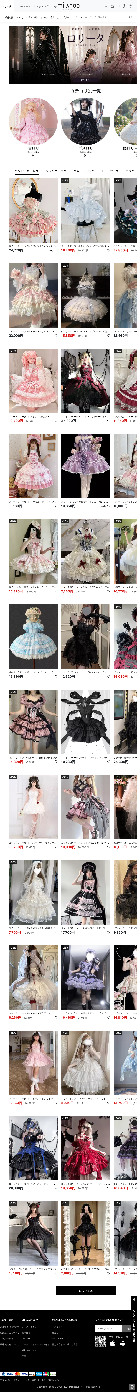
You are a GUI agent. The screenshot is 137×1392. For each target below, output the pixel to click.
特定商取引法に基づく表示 (65, 1344)
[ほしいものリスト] (118, 6)
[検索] (130, 17)
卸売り (55, 1332)
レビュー (26, 1338)
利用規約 (42, 1380)
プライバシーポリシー (10, 1380)
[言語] (130, 6)
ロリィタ (7, 6)
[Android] (123, 1343)
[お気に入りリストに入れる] (56, 250)
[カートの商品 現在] (112, 6)
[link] (27, 172)
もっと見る (85, 1291)
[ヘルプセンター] (124, 6)
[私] (106, 6)
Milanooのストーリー (32, 1350)
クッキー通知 (29, 1380)
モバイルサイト (59, 1326)
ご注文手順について (9, 1326)
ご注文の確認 (6, 1338)
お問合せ (26, 1332)
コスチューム (22, 6)
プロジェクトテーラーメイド (36, 1344)
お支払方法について (9, 1332)
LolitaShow (57, 1338)
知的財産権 (53, 1380)
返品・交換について (9, 1344)
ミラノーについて (30, 1326)
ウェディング (41, 6)
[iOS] (112, 1343)
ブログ (25, 1356)
